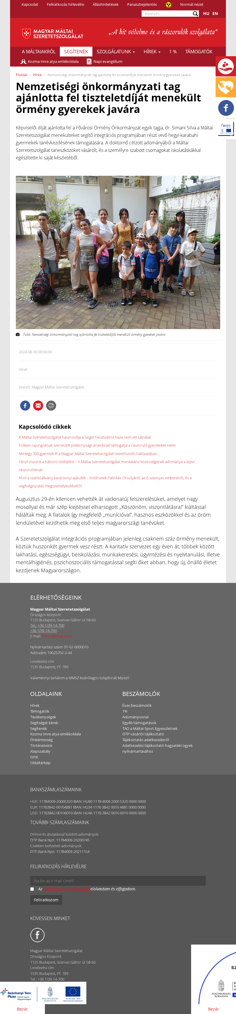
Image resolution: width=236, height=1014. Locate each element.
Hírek (151, 51)
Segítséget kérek (44, 722)
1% (124, 711)
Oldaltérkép (40, 762)
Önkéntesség (41, 739)
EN (215, 13)
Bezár (22, 1009)
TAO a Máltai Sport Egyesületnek (150, 728)
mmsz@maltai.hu (57, 636)
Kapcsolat (30, 4)
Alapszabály (40, 751)
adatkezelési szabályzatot (66, 889)
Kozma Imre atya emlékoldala (53, 61)
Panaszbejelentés (142, 4)
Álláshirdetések (106, 4)
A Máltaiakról (39, 51)
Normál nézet (191, 4)
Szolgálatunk (114, 51)
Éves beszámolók (137, 705)
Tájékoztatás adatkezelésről (145, 739)
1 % (173, 51)
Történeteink (41, 745)
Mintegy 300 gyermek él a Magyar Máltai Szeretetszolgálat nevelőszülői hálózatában (88, 453)
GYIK (34, 757)
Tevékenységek (43, 717)
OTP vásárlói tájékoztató (143, 734)
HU (206, 13)
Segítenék (76, 51)
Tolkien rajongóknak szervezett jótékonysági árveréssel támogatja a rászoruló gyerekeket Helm (97, 445)
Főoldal (21, 74)
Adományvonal (135, 717)
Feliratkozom (46, 899)
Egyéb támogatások (139, 722)
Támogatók (198, 51)
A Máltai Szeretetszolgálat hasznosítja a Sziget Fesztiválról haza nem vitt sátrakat (85, 437)
